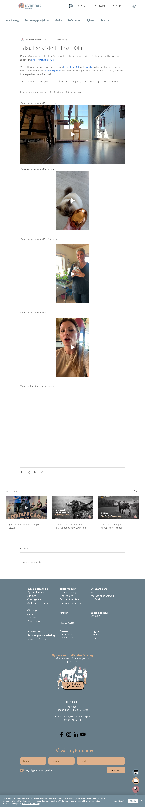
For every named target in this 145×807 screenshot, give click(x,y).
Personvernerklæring (31, 803)
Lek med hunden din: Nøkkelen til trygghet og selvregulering (71, 526)
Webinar (31, 617)
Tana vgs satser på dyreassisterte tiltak (111, 526)
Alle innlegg (12, 20)
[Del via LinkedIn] (35, 472)
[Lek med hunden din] (72, 507)
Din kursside (97, 634)
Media (58, 20)
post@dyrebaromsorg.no (76, 716)
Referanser (74, 20)
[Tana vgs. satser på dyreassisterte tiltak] (118, 507)
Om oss (64, 631)
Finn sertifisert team (70, 599)
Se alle (136, 491)
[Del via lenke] (42, 472)
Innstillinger (119, 800)
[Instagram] (69, 734)
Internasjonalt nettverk (102, 595)
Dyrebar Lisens (99, 588)
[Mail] (135, 772)
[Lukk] (141, 801)
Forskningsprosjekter (37, 20)
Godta (133, 800)
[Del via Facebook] (21, 472)
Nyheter (90, 20)
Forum (94, 638)
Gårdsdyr (32, 610)
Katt (29, 606)
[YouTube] (83, 734)
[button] (133, 6)
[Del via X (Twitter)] (28, 472)
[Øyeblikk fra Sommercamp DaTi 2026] (26, 507)
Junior (30, 613)
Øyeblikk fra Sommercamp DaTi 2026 (26, 526)
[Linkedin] (76, 734)
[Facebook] (61, 734)
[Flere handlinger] (123, 39)
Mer (103, 20)
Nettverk (95, 592)
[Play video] (72, 134)
